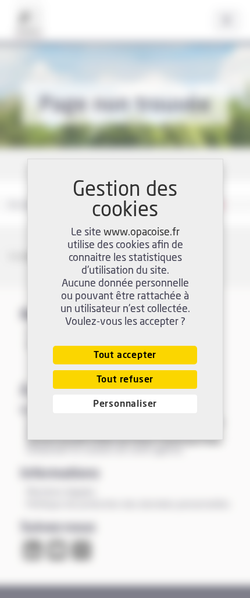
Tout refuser (125, 379)
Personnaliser (125, 404)
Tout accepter (125, 355)
